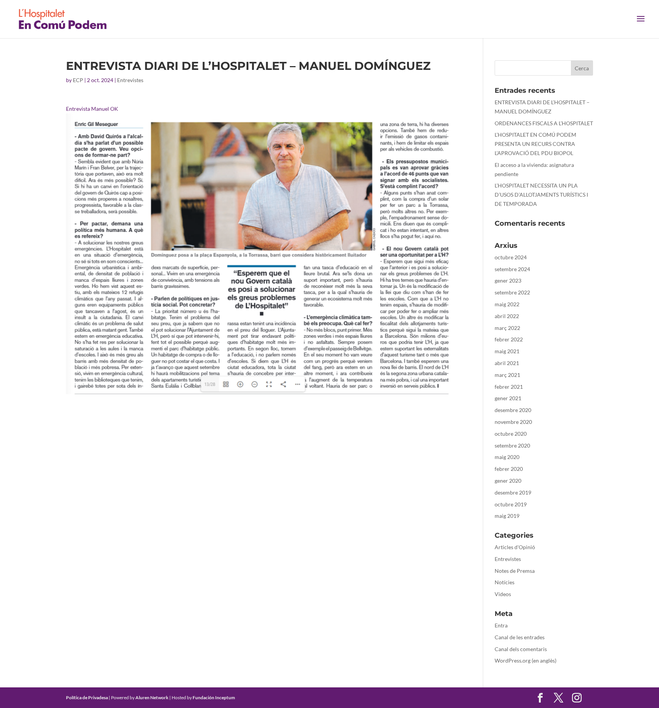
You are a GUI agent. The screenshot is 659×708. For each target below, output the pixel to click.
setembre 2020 (512, 445)
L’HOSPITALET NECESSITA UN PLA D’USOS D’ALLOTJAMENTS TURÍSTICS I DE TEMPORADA (541, 194)
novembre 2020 (513, 422)
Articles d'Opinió (515, 547)
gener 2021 (508, 398)
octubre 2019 (511, 504)
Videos (503, 594)
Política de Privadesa (87, 697)
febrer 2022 (509, 339)
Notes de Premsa (515, 570)
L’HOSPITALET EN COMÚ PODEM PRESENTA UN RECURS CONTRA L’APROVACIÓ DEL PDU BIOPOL (535, 143)
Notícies (504, 582)
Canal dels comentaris (521, 649)
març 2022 (507, 328)
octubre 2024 (511, 257)
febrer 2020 (509, 469)
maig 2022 (507, 304)
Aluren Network (152, 697)
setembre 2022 (512, 292)
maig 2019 (507, 515)
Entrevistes (130, 80)
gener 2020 (508, 480)
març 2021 (507, 375)
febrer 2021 (509, 386)
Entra (501, 625)
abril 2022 (507, 316)
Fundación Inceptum (214, 697)
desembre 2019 (513, 492)
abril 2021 (507, 363)
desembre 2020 (513, 410)
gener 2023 (508, 280)
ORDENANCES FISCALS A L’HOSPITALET (544, 123)
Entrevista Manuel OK (92, 108)
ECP (78, 80)
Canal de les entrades (520, 637)
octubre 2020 (511, 433)
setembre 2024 (512, 269)
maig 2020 (507, 457)
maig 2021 (507, 351)
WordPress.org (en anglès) (525, 660)
